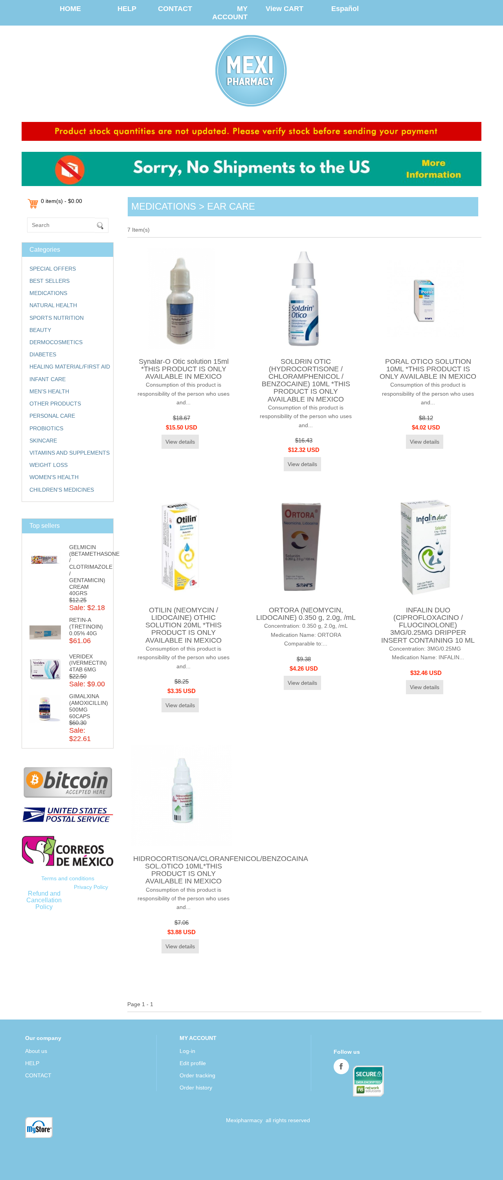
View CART (284, 9)
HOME (70, 9)
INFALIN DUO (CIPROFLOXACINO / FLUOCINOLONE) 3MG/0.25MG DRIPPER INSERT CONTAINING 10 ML (428, 625)
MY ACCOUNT (230, 13)
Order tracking (197, 1075)
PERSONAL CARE (52, 416)
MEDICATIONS (48, 293)
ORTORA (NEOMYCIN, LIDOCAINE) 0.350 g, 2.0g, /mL (306, 613)
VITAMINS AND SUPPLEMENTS (69, 453)
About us (36, 1051)
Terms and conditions (67, 878)
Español (345, 9)
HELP (126, 9)
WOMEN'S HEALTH (54, 477)
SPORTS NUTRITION (56, 318)
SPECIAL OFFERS (52, 269)
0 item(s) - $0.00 (61, 201)
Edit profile (193, 1063)
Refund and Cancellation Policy (44, 900)
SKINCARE (43, 440)
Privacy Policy (91, 887)
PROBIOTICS (46, 428)
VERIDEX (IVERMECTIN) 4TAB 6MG (88, 663)
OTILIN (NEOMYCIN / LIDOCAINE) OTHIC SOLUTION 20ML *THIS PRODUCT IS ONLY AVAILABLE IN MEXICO (183, 625)
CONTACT (175, 9)
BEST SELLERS (49, 281)
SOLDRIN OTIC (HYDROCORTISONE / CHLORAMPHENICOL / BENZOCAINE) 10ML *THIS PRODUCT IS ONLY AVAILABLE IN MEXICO (306, 380)
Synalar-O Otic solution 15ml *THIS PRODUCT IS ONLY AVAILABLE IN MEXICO (184, 369)
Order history (196, 1087)
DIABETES (42, 354)
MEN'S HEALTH (49, 391)
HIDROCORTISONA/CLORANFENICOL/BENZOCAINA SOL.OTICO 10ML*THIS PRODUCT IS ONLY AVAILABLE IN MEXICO (220, 870)
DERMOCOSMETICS (56, 342)
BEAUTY (40, 330)
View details (180, 442)
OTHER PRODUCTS (55, 403)
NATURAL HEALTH (53, 305)
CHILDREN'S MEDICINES (61, 490)
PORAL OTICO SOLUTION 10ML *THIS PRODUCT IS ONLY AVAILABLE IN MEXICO (428, 369)
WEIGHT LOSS (48, 465)
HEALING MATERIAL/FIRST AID (69, 366)
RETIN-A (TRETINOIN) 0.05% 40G (86, 626)
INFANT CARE (47, 379)
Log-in (187, 1051)
